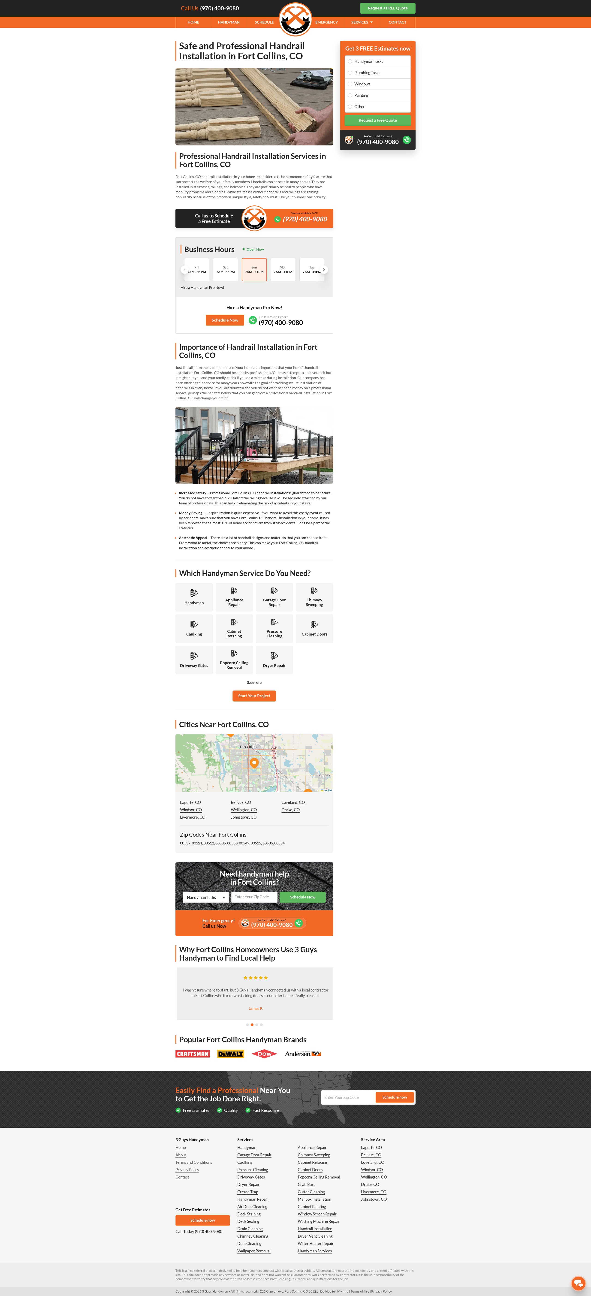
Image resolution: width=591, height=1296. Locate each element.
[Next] (324, 269)
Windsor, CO (191, 809)
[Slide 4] (261, 1024)
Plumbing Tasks (367, 72)
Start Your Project (254, 695)
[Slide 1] (247, 1024)
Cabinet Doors (310, 1169)
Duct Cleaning (249, 1243)
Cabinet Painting (312, 1206)
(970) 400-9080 (305, 219)
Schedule (264, 22)
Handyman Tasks (368, 61)
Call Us (210, 8)
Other (359, 106)
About (180, 1154)
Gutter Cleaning (311, 1191)
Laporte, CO (190, 802)
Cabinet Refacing (312, 1162)
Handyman (229, 22)
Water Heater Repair (316, 1243)
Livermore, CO (192, 817)
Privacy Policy (187, 1169)
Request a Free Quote (378, 120)
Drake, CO (291, 809)
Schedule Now (225, 319)
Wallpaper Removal (254, 1250)
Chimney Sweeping (314, 1154)
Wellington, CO (244, 809)
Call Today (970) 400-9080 (198, 1231)
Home (193, 22)
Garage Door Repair (254, 1154)
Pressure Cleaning (252, 1169)
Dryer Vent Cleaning (315, 1236)
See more (254, 682)
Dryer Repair (248, 1184)
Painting (361, 95)
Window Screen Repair (317, 1214)
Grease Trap (247, 1191)
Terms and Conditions (193, 1162)
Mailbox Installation (314, 1199)
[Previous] (185, 269)
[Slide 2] (252, 1024)
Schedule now (202, 1220)
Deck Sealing (248, 1221)
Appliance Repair (312, 1147)
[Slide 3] (256, 1024)
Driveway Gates (251, 1177)
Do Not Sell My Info (334, 1291)
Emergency (326, 22)
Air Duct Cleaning (252, 1206)
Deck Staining (249, 1214)
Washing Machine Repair (319, 1221)
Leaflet (327, 790)
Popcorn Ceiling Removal (319, 1177)
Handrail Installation (315, 1228)
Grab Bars (306, 1184)
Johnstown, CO (244, 817)
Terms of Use (360, 1291)
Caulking (244, 1162)
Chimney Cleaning (252, 1236)
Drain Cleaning (250, 1228)
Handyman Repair (252, 1199)
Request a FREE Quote (388, 8)
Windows (362, 83)
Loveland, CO (293, 802)
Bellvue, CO (241, 802)
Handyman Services (315, 1250)
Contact (398, 22)
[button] (254, 763)
